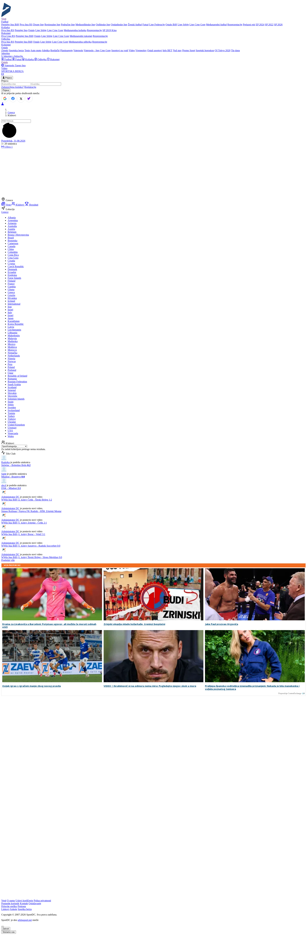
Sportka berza (25, 909)
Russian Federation (17, 381)
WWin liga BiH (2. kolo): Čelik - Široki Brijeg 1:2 (26, 499)
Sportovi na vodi (119, 50)
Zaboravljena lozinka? (12, 87)
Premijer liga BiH (10, 24)
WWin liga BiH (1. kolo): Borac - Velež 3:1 (23, 534)
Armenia (12, 223)
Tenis (27, 50)
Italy (10, 312)
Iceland (11, 301)
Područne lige (68, 24)
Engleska (12, 275)
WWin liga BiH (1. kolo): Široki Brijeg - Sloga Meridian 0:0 (31, 557)
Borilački (55, 50)
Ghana (11, 289)
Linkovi (5, 909)
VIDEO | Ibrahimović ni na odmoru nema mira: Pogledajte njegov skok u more (150, 686)
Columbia (13, 252)
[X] (21, 98)
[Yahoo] (29, 98)
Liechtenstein (14, 329)
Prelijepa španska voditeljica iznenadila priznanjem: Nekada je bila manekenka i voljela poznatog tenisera (252, 687)
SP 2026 (278, 24)
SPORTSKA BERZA (12, 71)
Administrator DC (10, 496)
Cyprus (11, 263)
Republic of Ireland (17, 375)
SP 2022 (269, 24)
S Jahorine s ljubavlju (12, 56)
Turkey (11, 416)
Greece (11, 112)
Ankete (13, 909)
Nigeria (11, 358)
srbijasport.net (25, 920)
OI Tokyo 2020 (222, 50)
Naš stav (177, 50)
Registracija (30, 87)
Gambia (12, 286)
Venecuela (13, 433)
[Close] (2, 926)
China (11, 249)
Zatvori (6, 928)
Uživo (8, 146)
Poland (11, 367)
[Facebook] (13, 98)
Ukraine (12, 421)
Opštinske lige (103, 24)
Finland (11, 280)
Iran (10, 306)
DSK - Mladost (11, 488)
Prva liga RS (26, 24)
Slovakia (12, 393)
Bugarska (12, 240)
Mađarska (13, 341)
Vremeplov (141, 50)
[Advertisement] (153, 173)
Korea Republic (16, 324)
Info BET (167, 50)
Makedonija (14, 335)
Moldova (12, 347)
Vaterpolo (78, 50)
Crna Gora (13, 257)
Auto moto (35, 50)
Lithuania (12, 332)
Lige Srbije (183, 24)
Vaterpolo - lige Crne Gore (97, 50)
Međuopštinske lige (85, 24)
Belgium (12, 232)
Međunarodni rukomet (81, 36)
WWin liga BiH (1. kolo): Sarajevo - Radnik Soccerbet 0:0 (30, 545)
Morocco (12, 350)
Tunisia (11, 413)
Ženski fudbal (135, 24)
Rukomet (54, 59)
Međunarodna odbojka (80, 41)
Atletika (46, 50)
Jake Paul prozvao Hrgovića (221, 624)
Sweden (12, 407)
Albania (12, 217)
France (11, 283)
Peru (10, 364)
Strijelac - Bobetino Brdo (16, 465)
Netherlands (14, 355)
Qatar (10, 373)
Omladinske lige (119, 24)
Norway (12, 361)
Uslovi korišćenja (24, 900)
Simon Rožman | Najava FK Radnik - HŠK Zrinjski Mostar (31, 511)
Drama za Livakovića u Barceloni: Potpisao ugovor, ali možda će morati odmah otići (49, 626)
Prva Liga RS (8, 36)
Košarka (29, 59)
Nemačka (12, 352)
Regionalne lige (52, 24)
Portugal (12, 370)
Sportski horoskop (205, 50)
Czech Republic (16, 266)
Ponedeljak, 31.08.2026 (13, 140)
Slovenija (12, 396)
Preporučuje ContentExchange (289, 693)
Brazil (11, 237)
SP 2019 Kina (109, 30)
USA (10, 430)
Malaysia (12, 338)
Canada (11, 246)
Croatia (11, 260)
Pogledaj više (8, 560)
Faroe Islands (14, 278)
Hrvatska (12, 298)
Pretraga (22, 906)
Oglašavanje (35, 903)
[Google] (5, 98)
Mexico (11, 344)
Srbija (11, 404)
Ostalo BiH (171, 24)
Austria (11, 229)
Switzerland (14, 410)
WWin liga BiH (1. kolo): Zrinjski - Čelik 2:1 (24, 522)
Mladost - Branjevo (13, 476)
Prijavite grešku (9, 906)
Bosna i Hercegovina (18, 234)
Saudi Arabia (14, 384)
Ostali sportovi (154, 50)
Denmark (12, 269)
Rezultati (33, 204)
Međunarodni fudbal (216, 24)
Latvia (11, 327)
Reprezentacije (234, 24)
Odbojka (42, 59)
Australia (12, 226)
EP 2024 (260, 24)
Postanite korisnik (10, 903)
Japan (10, 318)
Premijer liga (21, 30)
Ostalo (31, 30)
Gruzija (11, 295)
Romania (12, 378)
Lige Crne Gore (197, 24)
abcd (3, 485)
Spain (10, 401)
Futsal (145, 24)
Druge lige (38, 24)
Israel (10, 309)
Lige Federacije (157, 24)
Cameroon (13, 243)
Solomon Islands (16, 398)
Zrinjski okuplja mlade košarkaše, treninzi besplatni (134, 624)
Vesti (3, 18)
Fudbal (8, 59)
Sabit (3, 473)
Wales (11, 436)
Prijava (8, 78)
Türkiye (12, 419)
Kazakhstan (14, 321)
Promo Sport (188, 50)
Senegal (12, 390)
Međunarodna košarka (75, 30)
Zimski (4, 50)
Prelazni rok (249, 24)
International (14, 303)
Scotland (12, 387)
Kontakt (24, 903)
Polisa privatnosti (42, 900)
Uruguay (12, 427)
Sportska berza (16, 50)
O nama (11, 900)
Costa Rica (13, 255)
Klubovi (20, 204)
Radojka (5, 462)
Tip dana (235, 50)
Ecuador (12, 272)
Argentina (13, 220)
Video (132, 50)
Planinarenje (66, 50)
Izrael (10, 315)
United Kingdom (16, 424)
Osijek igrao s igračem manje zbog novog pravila (31, 686)
